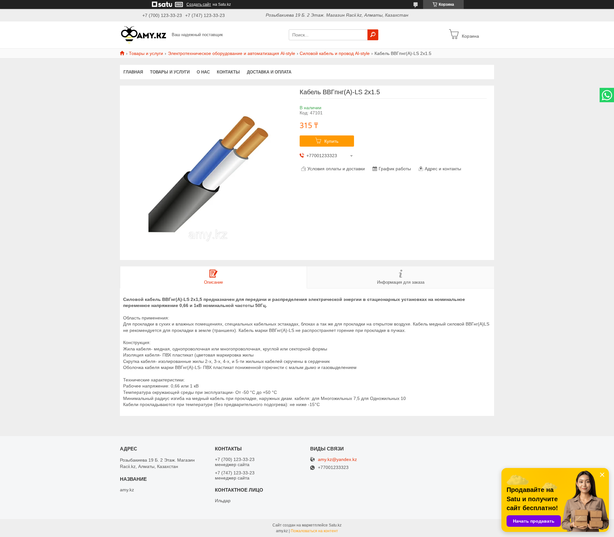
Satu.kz (335, 525)
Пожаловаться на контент (314, 531)
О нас (203, 72)
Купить (331, 141)
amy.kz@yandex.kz (337, 459)
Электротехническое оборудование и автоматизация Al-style (231, 53)
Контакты (228, 72)
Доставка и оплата (269, 72)
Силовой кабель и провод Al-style (335, 53)
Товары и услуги (146, 53)
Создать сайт (198, 4)
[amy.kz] (144, 34)
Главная (133, 72)
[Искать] (372, 34)
